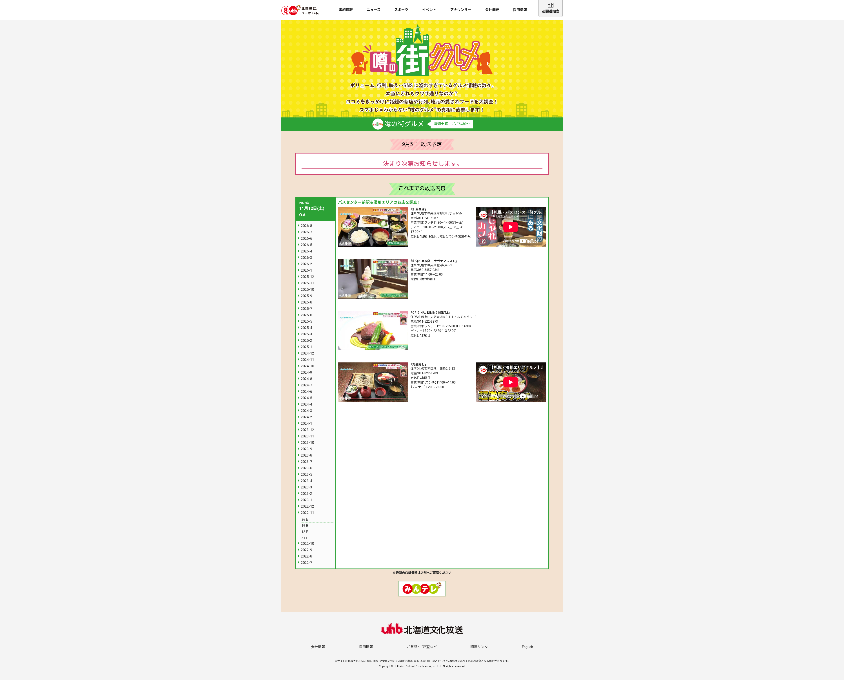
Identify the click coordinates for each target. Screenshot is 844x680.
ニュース (373, 10)
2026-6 (306, 238)
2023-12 (307, 430)
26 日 (305, 519)
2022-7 (306, 563)
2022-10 (307, 543)
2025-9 (306, 296)
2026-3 (306, 258)
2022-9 (306, 550)
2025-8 (306, 302)
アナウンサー (460, 10)
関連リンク (479, 647)
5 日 (304, 538)
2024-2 (306, 417)
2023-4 (306, 481)
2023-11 (307, 436)
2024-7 (306, 385)
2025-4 (306, 328)
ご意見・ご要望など (422, 647)
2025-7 (306, 309)
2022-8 (306, 556)
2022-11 (307, 513)
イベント (429, 10)
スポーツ (401, 10)
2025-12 (307, 277)
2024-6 (306, 391)
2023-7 (306, 462)
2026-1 (306, 270)
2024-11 (307, 360)
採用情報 (520, 10)
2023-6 (306, 468)
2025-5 (306, 321)
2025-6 (306, 315)
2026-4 (306, 251)
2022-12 (307, 506)
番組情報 (346, 10)
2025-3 (306, 334)
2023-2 (306, 494)
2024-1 (306, 423)
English (527, 647)
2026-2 (306, 264)
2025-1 (306, 347)
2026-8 (306, 226)
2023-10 (307, 443)
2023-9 (306, 449)
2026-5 (306, 245)
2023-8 (306, 455)
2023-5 (306, 474)
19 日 (305, 525)
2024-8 (306, 379)
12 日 (305, 532)
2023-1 (306, 500)
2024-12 (307, 353)
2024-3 (306, 411)
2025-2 (306, 340)
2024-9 (306, 372)
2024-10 (307, 366)
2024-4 (306, 404)
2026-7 (306, 232)
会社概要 (492, 10)
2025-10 (307, 289)
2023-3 (306, 487)
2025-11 (307, 283)
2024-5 (306, 398)
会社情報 (318, 647)
